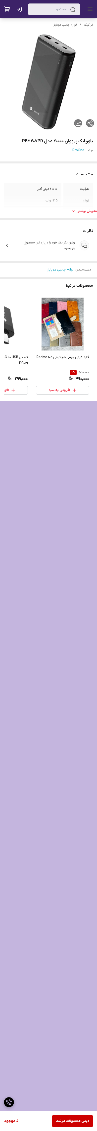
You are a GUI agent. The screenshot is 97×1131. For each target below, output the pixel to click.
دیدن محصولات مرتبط (72, 1121)
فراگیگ (88, 25)
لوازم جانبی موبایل (64, 25)
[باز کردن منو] (89, 9)
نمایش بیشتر (87, 211)
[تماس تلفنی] (9, 1102)
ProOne (78, 150)
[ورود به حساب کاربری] (20, 9)
